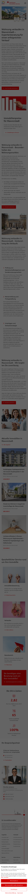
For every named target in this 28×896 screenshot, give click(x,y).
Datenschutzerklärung (10, 893)
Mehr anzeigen (4, 877)
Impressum (20, 893)
